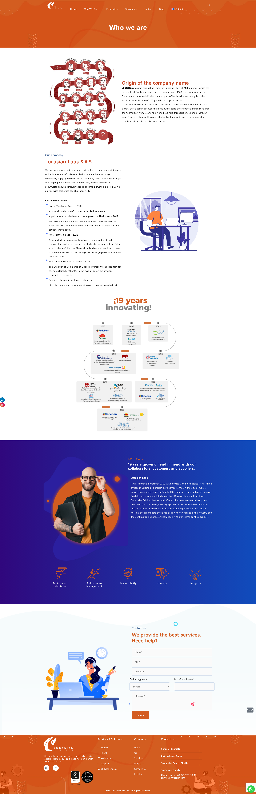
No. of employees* (184, 679)
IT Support (103, 763)
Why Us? (139, 763)
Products (111, 9)
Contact (148, 9)
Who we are (91, 9)
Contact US (140, 768)
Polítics (138, 774)
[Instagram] (56, 768)
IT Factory (103, 747)
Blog (161, 9)
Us (135, 752)
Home (73, 9)
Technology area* (138, 679)
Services (130, 9)
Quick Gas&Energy (107, 768)
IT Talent (102, 752)
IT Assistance (104, 758)
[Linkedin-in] (46, 768)
